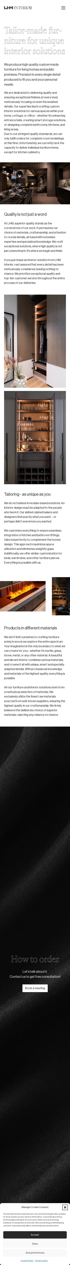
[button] (65, 1207)
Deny (35, 1244)
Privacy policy (41, 1261)
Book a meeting (35, 988)
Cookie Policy (27, 1261)
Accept (35, 1235)
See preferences (35, 1253)
